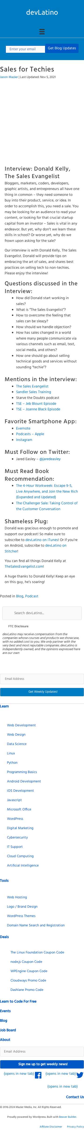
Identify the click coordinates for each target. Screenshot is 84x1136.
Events (5, 1011)
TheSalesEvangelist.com (24, 567)
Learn (4, 706)
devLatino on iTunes (41, 540)
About (5, 1040)
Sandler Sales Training (33, 392)
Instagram (24, 440)
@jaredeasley (50, 459)
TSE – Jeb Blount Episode (36, 404)
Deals (4, 937)
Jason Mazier (9, 77)
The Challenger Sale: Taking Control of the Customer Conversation (46, 506)
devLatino (42, 12)
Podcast (31, 596)
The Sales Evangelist (32, 386)
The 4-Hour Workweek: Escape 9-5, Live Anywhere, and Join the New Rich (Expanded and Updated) (47, 491)
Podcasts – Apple (30, 434)
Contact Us (75, 1097)
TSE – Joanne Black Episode (38, 409)
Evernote (23, 429)
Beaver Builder (67, 1117)
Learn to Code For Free (18, 1002)
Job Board (8, 1030)
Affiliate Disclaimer (51, 1127)
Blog (19, 596)
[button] (62, 48)
